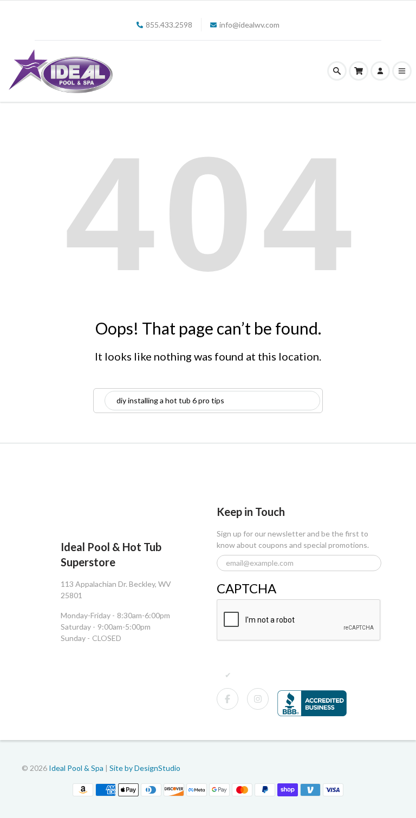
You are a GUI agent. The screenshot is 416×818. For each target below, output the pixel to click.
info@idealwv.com (249, 24)
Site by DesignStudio (144, 768)
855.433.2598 (169, 24)
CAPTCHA (246, 588)
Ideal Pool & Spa (77, 768)
